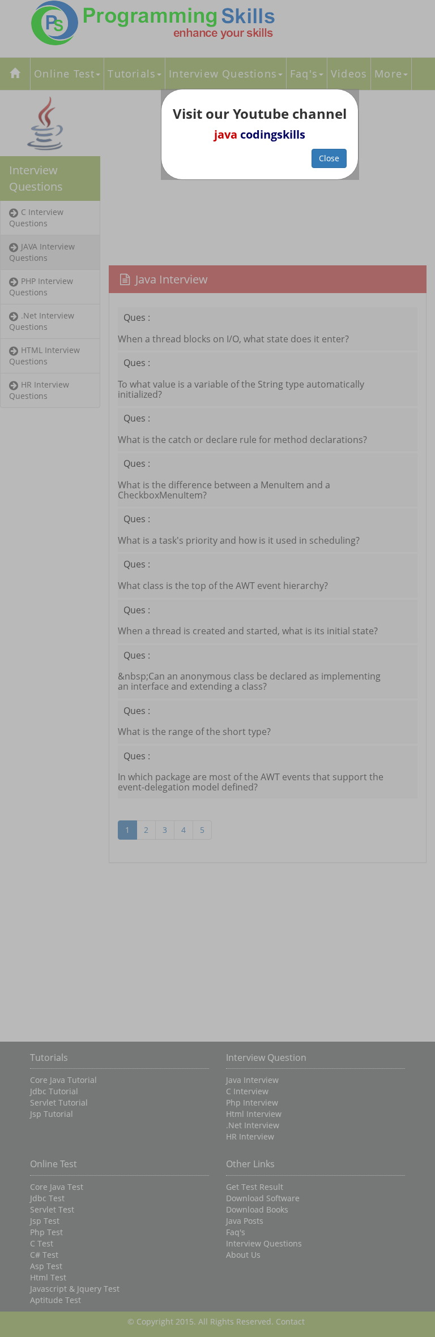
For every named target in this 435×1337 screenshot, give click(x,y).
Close (329, 158)
